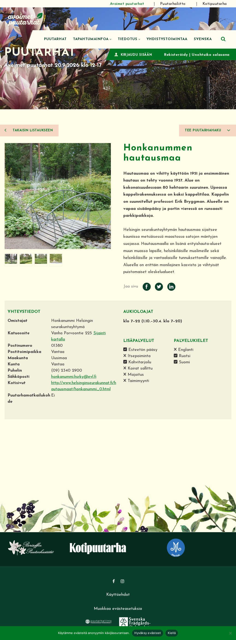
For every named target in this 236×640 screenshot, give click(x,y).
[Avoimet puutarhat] (25, 19)
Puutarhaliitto (173, 4)
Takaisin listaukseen (32, 130)
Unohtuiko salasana (211, 55)
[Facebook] (113, 581)
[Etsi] (223, 38)
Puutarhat (55, 39)
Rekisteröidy (176, 55)
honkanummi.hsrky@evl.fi (73, 377)
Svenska (203, 39)
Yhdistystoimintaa (167, 39)
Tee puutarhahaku (203, 130)
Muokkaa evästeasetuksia (118, 609)
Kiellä (172, 633)
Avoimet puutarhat (127, 4)
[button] (110, 39)
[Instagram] (122, 581)
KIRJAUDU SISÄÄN (136, 55)
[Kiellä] (230, 633)
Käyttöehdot (118, 595)
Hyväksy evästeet (147, 633)
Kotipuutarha (215, 4)
